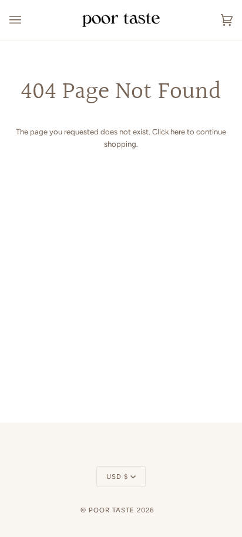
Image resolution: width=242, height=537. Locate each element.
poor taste (112, 510)
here (177, 131)
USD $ (117, 476)
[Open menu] (27, 20)
